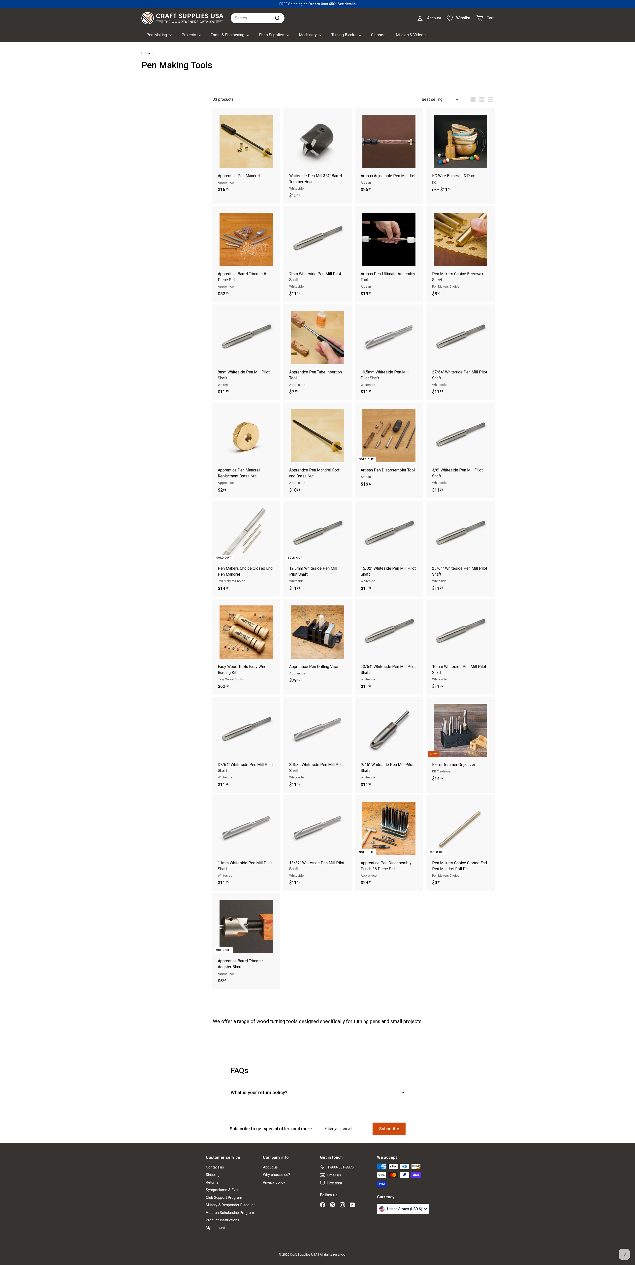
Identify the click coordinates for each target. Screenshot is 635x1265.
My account (215, 1228)
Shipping (213, 1174)
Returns (212, 1182)
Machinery (308, 35)
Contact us (215, 1167)
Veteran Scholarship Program (230, 1212)
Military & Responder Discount (230, 1205)
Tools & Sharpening (228, 35)
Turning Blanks (344, 35)
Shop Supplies (272, 35)
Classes (378, 35)
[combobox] (258, 18)
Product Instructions (222, 1220)
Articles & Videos (410, 35)
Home (145, 53)
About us (270, 1167)
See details (347, 4)
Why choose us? (276, 1174)
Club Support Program (224, 1197)
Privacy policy (274, 1182)
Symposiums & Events (224, 1190)
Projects (189, 35)
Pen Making (157, 35)
